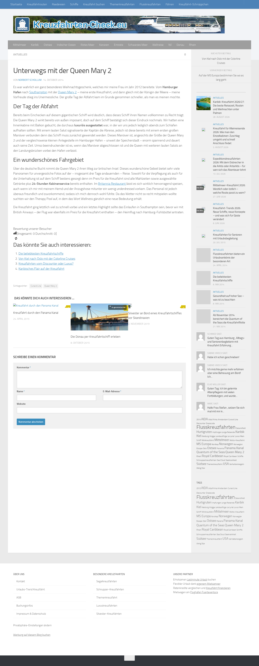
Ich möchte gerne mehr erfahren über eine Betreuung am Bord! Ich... (225, 373)
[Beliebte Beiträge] (215, 91)
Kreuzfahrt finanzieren (218, 588)
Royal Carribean (230, 456)
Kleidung (205, 436)
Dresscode (210, 423)
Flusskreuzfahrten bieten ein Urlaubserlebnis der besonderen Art (229, 257)
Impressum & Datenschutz (31, 613)
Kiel (198, 436)
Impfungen (217, 432)
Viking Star (200, 468)
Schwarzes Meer (137, 44)
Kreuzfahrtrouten (37, 4)
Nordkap (215, 444)
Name (21, 391)
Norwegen (226, 444)
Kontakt (20, 581)
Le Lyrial (231, 436)
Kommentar (24, 367)
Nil (170, 44)
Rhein (192, 44)
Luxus (237, 436)
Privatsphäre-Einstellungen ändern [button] (32, 625)
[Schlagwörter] (239, 91)
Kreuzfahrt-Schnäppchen (193, 4)
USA (226, 464)
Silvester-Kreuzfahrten (109, 613)
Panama (220, 448)
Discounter (200, 423)
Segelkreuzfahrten (106, 581)
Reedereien (58, 4)
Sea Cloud (221, 460)
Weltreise (158, 44)
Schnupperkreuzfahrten (206, 460)
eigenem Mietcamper (208, 583)
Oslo (205, 448)
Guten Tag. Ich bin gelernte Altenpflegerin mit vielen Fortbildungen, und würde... (222, 392)
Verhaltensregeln (236, 464)
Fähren (170, 4)
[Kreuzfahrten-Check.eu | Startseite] (119, 24)
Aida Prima (212, 419)
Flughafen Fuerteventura (204, 592)
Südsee (201, 464)
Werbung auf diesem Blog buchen (31, 634)
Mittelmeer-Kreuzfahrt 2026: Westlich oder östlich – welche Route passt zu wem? (229, 189)
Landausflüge (221, 436)
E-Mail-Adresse (112, 391)
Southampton (38, 92)
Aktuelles (20, 54)
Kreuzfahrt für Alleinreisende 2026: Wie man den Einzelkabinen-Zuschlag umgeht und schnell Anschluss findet (229, 136)
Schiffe (74, 4)
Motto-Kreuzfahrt (237, 440)
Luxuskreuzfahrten (106, 605)
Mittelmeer (19, 44)
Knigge (212, 436)
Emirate (118, 44)
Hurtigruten (204, 432)
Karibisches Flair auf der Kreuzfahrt (41, 269)
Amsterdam (223, 419)
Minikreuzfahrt (208, 440)
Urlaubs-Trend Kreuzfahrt (30, 589)
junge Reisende (228, 432)
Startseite (16, 4)
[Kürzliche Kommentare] (227, 91)
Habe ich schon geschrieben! (223, 357)
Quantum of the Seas (210, 452)
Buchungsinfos (24, 605)
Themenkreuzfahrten (122, 4)
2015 (198, 419)
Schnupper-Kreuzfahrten (110, 589)
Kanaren (104, 44)
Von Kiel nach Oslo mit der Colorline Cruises (46, 259)
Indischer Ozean (66, 44)
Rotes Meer (87, 44)
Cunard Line (36, 286)
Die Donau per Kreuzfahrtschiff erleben (95, 336)
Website (21, 403)
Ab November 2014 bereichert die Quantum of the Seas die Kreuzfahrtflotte (229, 319)
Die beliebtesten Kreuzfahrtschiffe (40, 253)
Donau (180, 44)
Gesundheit (241, 428)
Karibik (35, 44)
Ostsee (48, 44)
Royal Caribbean (212, 456)
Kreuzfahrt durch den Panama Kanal (35, 312)
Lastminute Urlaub (197, 579)
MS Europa (203, 444)
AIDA (204, 419)
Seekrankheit (231, 460)
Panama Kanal (234, 448)
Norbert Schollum (30, 79)
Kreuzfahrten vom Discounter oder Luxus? (45, 264)
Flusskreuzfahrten (150, 4)
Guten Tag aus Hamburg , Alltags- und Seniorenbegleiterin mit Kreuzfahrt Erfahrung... (226, 341)
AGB (18, 597)
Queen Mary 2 (67, 92)
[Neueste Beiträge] (202, 91)
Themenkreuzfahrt (215, 464)
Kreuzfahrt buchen (94, 4)
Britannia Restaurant (112, 184)
